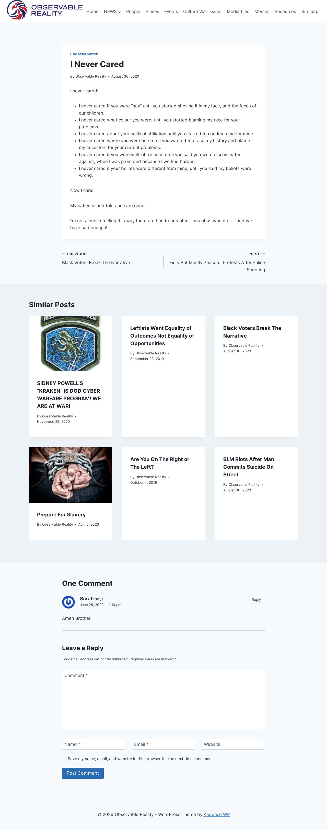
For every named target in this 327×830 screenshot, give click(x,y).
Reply (256, 599)
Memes (262, 11)
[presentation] (70, 343)
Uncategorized (84, 54)
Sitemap (309, 11)
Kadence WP (217, 814)
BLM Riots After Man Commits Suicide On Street (248, 467)
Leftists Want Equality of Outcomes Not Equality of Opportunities (162, 335)
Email (141, 744)
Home (92, 11)
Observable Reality (90, 76)
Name (72, 744)
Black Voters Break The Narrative (96, 258)
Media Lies (238, 11)
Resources (285, 11)
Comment (76, 675)
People (133, 11)
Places (152, 11)
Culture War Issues (202, 11)
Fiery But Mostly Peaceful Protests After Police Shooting (217, 262)
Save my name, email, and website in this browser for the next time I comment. (141, 758)
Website (212, 744)
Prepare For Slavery (61, 515)
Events (171, 11)
